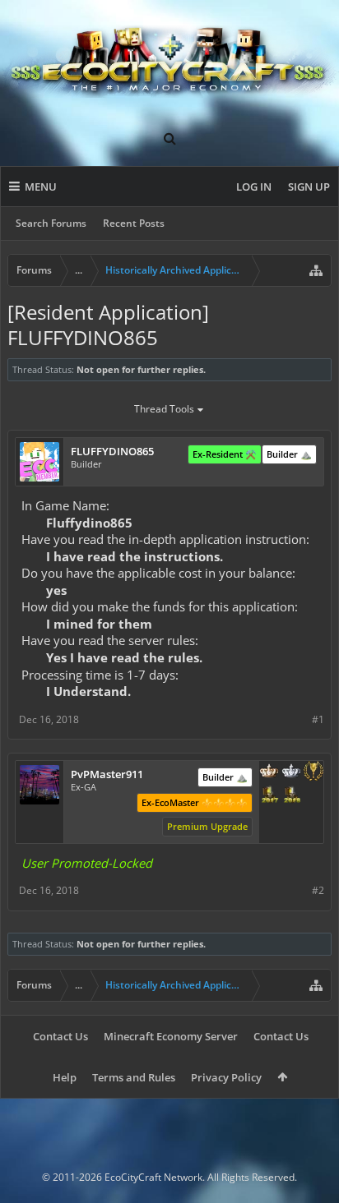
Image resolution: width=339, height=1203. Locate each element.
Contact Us (60, 1036)
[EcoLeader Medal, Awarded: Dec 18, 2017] (269, 772)
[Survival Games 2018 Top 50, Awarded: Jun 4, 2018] (291, 795)
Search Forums (51, 223)
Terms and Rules (133, 1077)
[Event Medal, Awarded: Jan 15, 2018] (313, 772)
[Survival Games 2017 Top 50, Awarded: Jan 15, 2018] (269, 795)
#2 (318, 890)
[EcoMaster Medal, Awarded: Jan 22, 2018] (291, 772)
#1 (318, 719)
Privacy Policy (226, 1077)
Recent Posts (134, 223)
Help (65, 1077)
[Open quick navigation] (316, 270)
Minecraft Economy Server (171, 1036)
